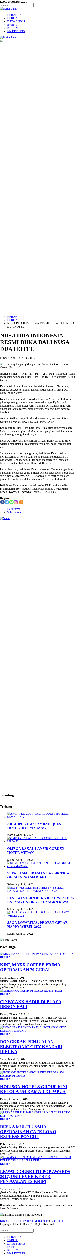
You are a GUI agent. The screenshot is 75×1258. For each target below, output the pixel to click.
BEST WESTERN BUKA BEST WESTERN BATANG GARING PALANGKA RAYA (40, 900)
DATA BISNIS (16, 21)
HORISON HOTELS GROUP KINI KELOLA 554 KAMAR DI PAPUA (33, 1089)
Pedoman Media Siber (35, 1220)
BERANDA (14, 14)
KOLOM (12, 27)
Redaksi (16, 1220)
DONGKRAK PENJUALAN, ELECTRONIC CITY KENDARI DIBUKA (31, 1046)
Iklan (53, 1220)
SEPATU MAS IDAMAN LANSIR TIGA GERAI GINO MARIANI (38, 875)
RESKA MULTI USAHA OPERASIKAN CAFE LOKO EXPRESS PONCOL (28, 1131)
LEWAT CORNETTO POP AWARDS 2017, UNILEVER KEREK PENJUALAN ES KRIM (35, 1176)
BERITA (12, 18)
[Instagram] (16, 502)
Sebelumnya (14, 512)
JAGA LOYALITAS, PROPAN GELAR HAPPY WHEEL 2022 (37, 924)
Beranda (5, 1220)
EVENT (12, 24)
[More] (21, 502)
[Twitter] (7, 502)
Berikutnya (13, 508)
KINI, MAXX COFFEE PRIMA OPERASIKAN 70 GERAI (30, 967)
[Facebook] (2, 502)
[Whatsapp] (11, 502)
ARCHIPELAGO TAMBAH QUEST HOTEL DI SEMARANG (35, 826)
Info (60, 1220)
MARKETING (16, 31)
